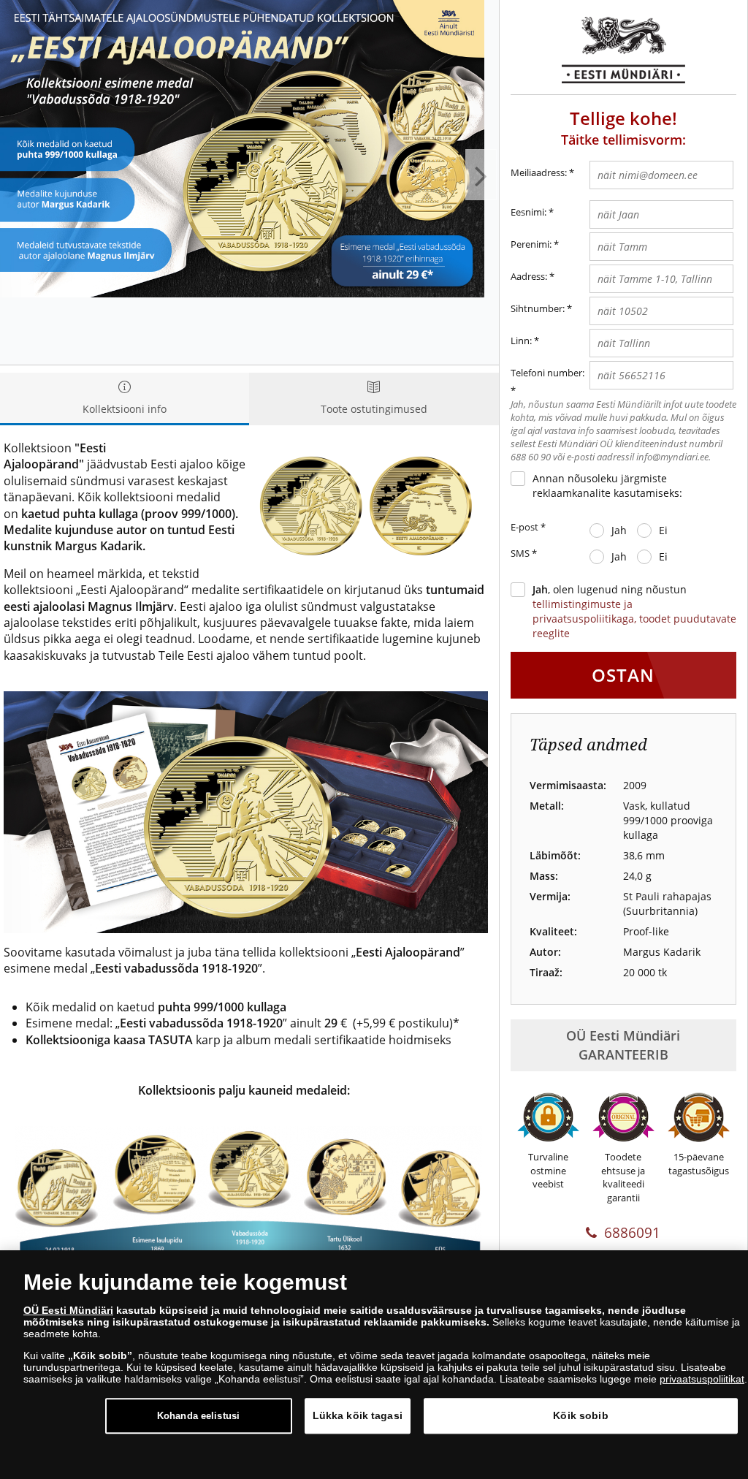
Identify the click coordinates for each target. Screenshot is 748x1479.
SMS (524, 553)
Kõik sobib (580, 1415)
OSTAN (623, 675)
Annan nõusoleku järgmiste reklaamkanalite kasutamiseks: (607, 485)
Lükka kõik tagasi (357, 1415)
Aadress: (529, 276)
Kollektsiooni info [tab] (125, 409)
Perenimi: (531, 244)
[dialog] (374, 1364)
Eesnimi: (528, 211)
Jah (619, 530)
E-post (528, 526)
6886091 (632, 1232)
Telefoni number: (547, 372)
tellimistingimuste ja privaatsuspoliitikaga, (586, 611)
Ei (663, 530)
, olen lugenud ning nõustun (634, 611)
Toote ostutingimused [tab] (374, 409)
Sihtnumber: (538, 308)
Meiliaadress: (542, 172)
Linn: (521, 340)
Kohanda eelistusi (198, 1415)
